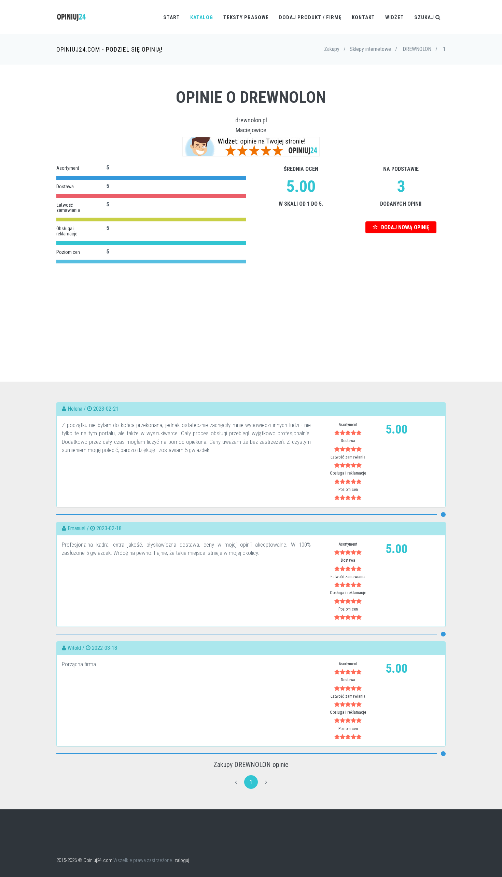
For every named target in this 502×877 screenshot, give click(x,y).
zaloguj (182, 860)
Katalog (201, 17)
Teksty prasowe (246, 17)
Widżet (394, 17)
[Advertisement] (251, 313)
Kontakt (363, 17)
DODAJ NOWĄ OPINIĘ (404, 227)
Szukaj (424, 17)
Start (171, 17)
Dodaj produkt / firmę (310, 17)
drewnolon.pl (251, 120)
